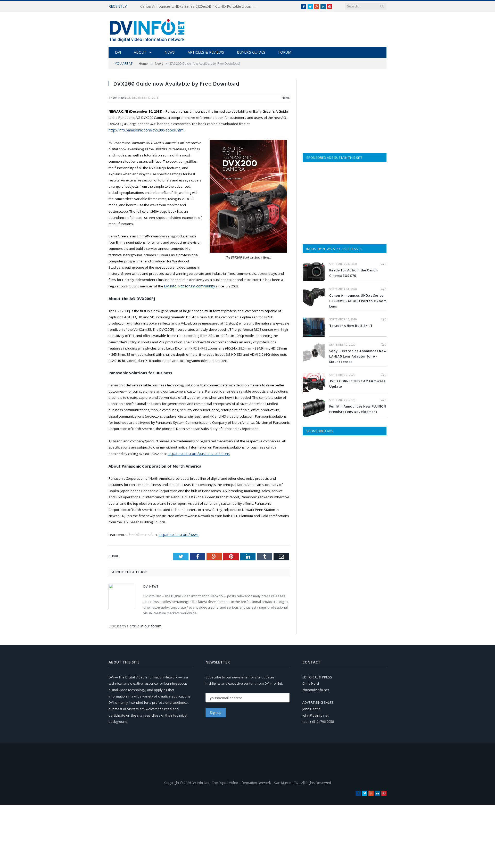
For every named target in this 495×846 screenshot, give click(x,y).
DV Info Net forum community (187, 285)
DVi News (119, 97)
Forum (284, 52)
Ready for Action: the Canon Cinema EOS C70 (353, 273)
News (169, 52)
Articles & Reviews (206, 52)
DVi (118, 52)
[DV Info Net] (147, 29)
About (140, 52)
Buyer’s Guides (251, 52)
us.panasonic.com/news (178, 533)
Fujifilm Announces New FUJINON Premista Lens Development (357, 409)
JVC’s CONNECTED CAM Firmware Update (357, 383)
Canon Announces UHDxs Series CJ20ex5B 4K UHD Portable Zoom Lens (199, 6)
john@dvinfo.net (315, 713)
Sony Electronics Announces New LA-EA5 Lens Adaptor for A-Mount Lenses (357, 356)
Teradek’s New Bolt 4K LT (351, 326)
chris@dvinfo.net (315, 688)
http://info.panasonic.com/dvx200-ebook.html (144, 130)
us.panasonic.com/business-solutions (197, 452)
